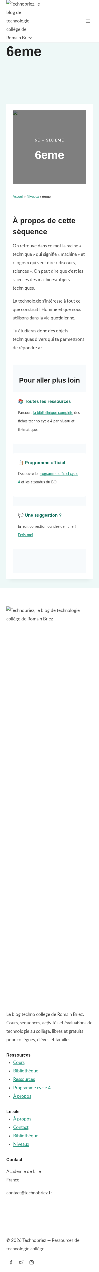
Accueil (18, 197)
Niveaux (33, 197)
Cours (19, 1062)
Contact (21, 1127)
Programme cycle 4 (32, 1088)
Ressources (24, 1079)
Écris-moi (25, 535)
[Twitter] (21, 1262)
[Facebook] (10, 1262)
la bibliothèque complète (53, 413)
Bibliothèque (25, 1071)
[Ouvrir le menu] (88, 21)
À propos (22, 1096)
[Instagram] (31, 1262)
